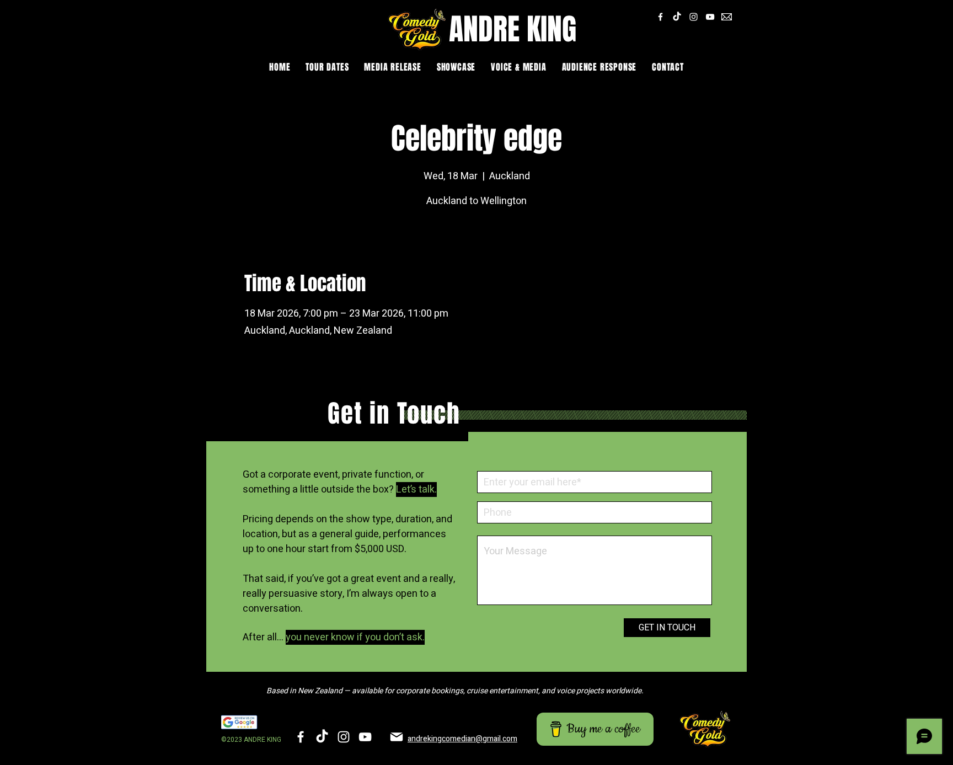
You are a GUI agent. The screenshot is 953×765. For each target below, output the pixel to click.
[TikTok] (677, 17)
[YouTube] (710, 17)
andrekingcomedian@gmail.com (462, 739)
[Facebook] (660, 17)
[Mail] (396, 737)
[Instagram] (693, 17)
